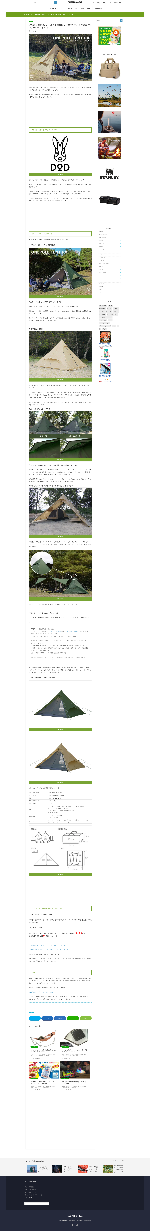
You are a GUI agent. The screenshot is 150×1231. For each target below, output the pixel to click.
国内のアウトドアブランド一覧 (33, 1195)
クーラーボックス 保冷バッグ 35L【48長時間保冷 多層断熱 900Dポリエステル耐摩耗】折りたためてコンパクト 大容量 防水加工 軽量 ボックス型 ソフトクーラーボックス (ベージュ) (109, 82)
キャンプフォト (72, 8)
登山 (100, 289)
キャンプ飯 (110, 314)
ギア (31, 1012)
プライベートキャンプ (105, 326)
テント (110, 320)
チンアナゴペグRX (55, 631)
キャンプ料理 (102, 257)
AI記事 (101, 231)
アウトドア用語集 (30, 1187)
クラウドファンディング (104, 263)
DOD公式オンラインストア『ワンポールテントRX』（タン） (49, 945)
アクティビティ (102, 237)
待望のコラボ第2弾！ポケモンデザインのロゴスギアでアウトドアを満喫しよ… (118, 1169)
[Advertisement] (60, 112)
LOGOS (109, 308)
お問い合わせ (99, 8)
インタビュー (101, 243)
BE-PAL (111, 305)
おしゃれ (101, 311)
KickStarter (102, 308)
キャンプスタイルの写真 (100, 2)
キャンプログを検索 (115, 2)
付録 (114, 326)
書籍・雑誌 (101, 283)
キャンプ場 (102, 254)
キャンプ (101, 249)
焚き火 (104, 329)
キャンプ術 (101, 260)
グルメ (101, 266)
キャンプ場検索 (85, 8)
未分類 (101, 286)
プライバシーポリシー (31, 1192)
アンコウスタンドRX (71, 631)
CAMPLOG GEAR (73, 1220)
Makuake (116, 308)
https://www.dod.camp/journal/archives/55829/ (42, 659)
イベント (101, 240)
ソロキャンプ (102, 320)
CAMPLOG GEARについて (56, 8)
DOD (61, 174)
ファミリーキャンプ (104, 323)
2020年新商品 (102, 305)
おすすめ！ (109, 311)
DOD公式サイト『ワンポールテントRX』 (42, 992)
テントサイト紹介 (102, 272)
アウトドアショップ (103, 234)
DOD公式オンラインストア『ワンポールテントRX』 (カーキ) (49, 949)
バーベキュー (102, 275)
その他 (101, 269)
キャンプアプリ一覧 (30, 1189)
